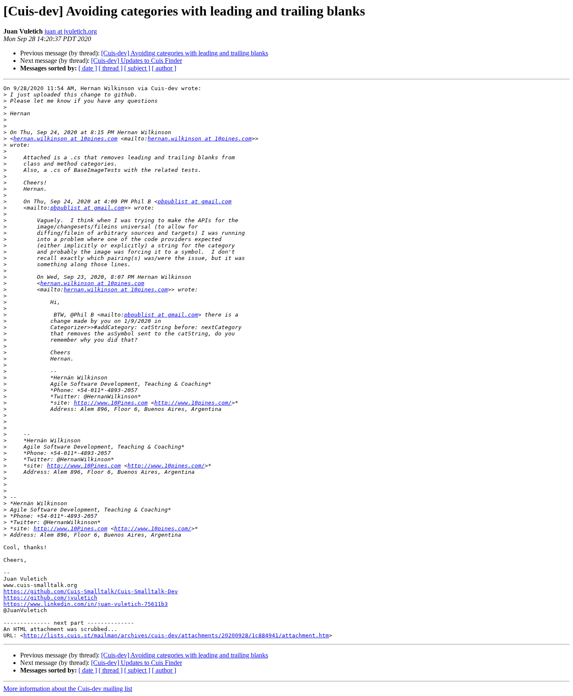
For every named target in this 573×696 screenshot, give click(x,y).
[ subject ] (137, 68)
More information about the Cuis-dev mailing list (67, 688)
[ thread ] (110, 68)
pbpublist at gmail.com (195, 201)
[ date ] (87, 68)
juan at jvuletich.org (70, 31)
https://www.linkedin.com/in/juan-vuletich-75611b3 (85, 604)
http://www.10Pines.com (111, 403)
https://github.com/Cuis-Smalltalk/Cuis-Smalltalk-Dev (90, 591)
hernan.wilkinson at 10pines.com (65, 138)
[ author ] (164, 68)
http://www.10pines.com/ (193, 403)
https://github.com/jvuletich (50, 598)
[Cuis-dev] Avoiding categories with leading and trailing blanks (184, 53)
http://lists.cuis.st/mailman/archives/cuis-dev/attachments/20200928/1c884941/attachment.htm (176, 635)
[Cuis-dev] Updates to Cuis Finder (136, 60)
